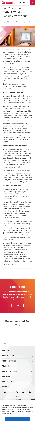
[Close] (32, 403)
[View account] (27, 2)
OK (17, 419)
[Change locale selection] (24, 2)
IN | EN (17, 396)
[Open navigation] (32, 2)
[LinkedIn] (5, 392)
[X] (17, 392)
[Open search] (20, 2)
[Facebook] (11, 392)
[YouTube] (23, 392)
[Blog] (30, 392)
